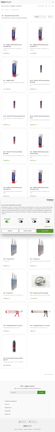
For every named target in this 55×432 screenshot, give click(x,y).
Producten (7, 9)
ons (7, 404)
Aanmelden (41, 392)
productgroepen (11, 401)
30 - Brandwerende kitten (14, 9)
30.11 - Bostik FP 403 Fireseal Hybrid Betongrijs (12, 152)
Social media (8, 411)
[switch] (21, 221)
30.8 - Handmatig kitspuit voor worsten (40, 325)
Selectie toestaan (28, 230)
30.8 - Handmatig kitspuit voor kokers (12, 325)
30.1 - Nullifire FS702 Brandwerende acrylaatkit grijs (12, 45)
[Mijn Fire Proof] (49, 6)
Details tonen (48, 226)
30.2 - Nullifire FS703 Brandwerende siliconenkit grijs (39, 152)
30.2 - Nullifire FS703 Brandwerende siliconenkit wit (12, 188)
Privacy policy (20, 429)
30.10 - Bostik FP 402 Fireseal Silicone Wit (14, 116)
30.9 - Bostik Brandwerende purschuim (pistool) (13, 359)
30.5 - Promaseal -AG (8, 259)
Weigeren (10, 230)
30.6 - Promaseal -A (35, 259)
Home (3, 9)
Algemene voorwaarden (28, 429)
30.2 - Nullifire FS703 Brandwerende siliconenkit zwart (39, 188)
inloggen (13, 6)
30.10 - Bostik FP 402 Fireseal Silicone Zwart (39, 117)
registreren (19, 6)
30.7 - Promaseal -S (8, 293)
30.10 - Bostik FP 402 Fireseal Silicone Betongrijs (39, 81)
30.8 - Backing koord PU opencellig (39, 293)
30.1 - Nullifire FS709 (8, 80)
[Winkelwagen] (52, 6)
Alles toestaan (45, 230)
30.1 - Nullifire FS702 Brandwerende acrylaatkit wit (39, 45)
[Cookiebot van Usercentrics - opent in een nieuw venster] (47, 200)
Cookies (15, 429)
